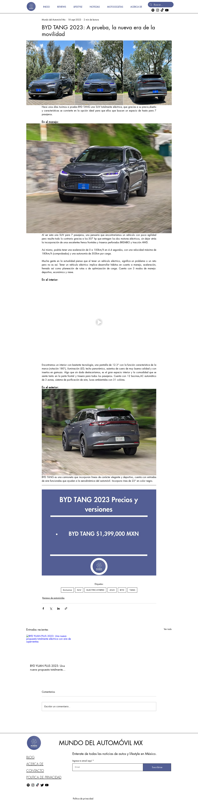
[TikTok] (162, 10)
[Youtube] (167, 10)
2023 (112, 590)
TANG (132, 590)
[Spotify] (153, 10)
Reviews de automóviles (53, 597)
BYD (122, 590)
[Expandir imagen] (50, 72)
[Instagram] (157, 10)
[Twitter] (42, 785)
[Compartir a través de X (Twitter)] (50, 608)
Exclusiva (67, 590)
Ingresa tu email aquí (82, 761)
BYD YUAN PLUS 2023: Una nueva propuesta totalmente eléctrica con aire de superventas (47, 667)
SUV (79, 590)
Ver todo (168, 629)
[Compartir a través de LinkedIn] (58, 608)
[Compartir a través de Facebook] (43, 608)
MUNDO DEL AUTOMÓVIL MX (101, 743)
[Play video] (99, 322)
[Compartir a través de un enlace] (66, 608)
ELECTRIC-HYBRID (95, 590)
